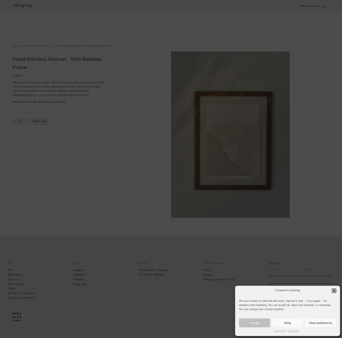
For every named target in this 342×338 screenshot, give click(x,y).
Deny (287, 323)
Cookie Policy (280, 331)
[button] (334, 291)
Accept (254, 323)
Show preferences (320, 323)
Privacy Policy (293, 331)
